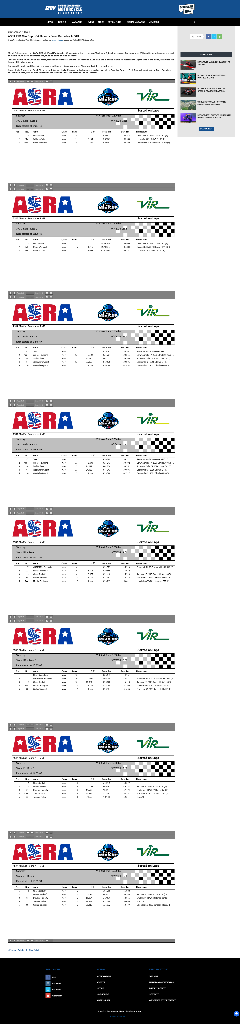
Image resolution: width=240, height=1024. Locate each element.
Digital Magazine (136, 22)
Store (101, 22)
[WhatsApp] (219, 36)
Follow (88, 983)
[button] (194, 22)
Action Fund (114, 22)
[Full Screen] (51, 81)
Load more (205, 129)
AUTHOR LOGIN (117, 1016)
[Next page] (14, 81)
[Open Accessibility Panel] (236, 1014)
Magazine (77, 22)
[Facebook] (208, 36)
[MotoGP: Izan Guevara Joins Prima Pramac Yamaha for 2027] (188, 118)
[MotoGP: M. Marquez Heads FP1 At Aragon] (188, 65)
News (50, 22)
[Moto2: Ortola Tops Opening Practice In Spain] (188, 78)
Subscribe (87, 996)
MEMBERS (154, 22)
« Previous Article (16, 950)
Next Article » (35, 950)
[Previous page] (10, 81)
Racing (62, 22)
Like (89, 977)
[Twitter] (214, 36)
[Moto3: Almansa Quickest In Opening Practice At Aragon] (188, 92)
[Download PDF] (47, 81)
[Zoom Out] (28, 81)
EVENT (91, 22)
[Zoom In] (32, 81)
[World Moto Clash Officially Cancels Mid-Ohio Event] (188, 105)
